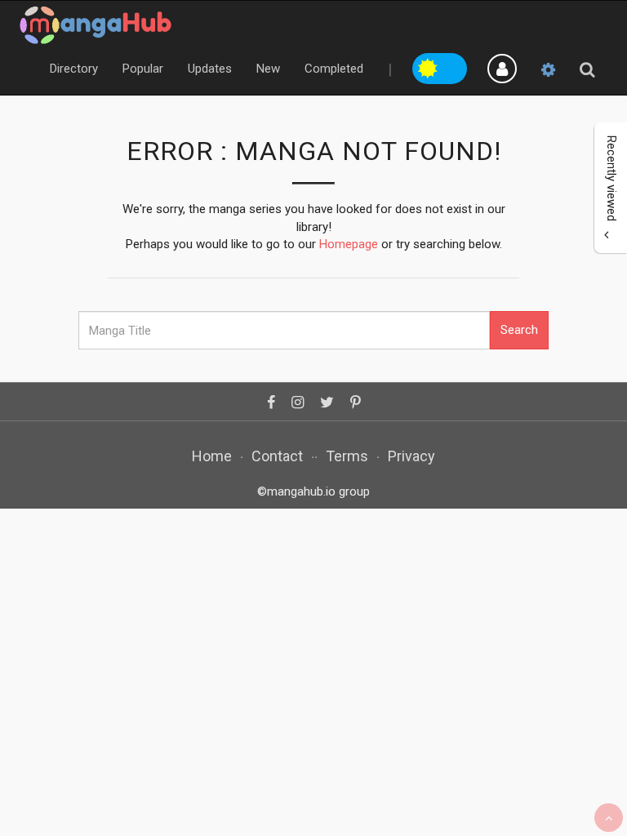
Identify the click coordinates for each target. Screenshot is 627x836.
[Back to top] (608, 817)
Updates (210, 68)
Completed (334, 68)
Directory (74, 68)
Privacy (411, 456)
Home (212, 456)
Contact (277, 456)
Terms (347, 456)
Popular (142, 68)
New (268, 68)
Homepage (348, 244)
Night (454, 66)
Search (519, 329)
